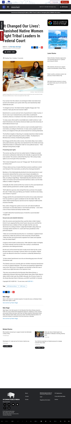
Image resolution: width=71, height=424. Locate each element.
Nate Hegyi (12, 46)
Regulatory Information (45, 400)
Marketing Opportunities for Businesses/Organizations (46, 393)
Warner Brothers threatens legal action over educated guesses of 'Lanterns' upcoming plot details (56, 59)
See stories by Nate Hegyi (10, 303)
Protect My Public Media (60, 396)
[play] (4, 7)
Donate (65, 2)
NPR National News (12, 286)
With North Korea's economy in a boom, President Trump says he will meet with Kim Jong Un (57, 83)
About (26, 393)
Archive (56, 399)
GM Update (2, 25)
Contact (27, 396)
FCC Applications (58, 393)
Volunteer (55, 2)
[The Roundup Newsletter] (57, 39)
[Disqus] (35, 369)
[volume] (8, 7)
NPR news (22, 286)
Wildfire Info (2, 36)
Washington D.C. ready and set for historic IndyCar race (16, 341)
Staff (41, 396)
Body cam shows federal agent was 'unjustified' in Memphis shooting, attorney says (55, 333)
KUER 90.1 (30, 281)
